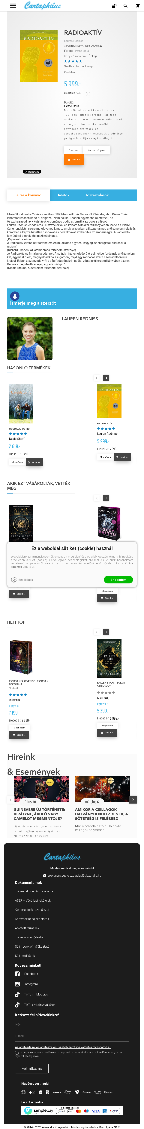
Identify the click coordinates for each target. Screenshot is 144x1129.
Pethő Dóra (82, 51)
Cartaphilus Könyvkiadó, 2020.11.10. (83, 45)
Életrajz (92, 56)
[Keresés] (125, 5)
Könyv (68, 56)
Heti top (16, 622)
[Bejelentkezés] (114, 5)
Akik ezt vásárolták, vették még (38, 486)
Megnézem (17, 462)
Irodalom (80, 56)
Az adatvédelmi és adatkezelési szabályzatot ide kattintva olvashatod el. (63, 1047)
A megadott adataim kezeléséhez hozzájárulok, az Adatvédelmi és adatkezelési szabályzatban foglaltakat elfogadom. (69, 1054)
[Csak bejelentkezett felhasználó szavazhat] (66, 61)
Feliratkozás (32, 1068)
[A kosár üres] (138, 5)
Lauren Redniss (73, 41)
